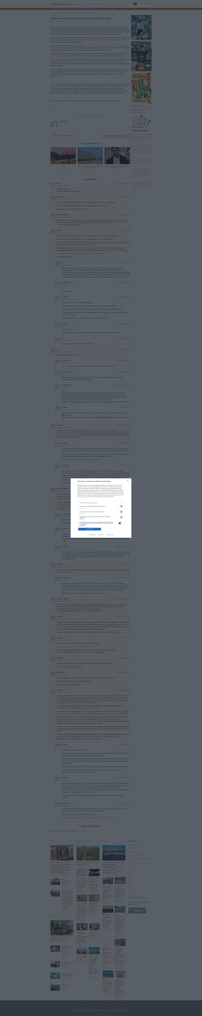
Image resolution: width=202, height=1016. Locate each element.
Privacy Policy (110, 534)
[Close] (128, 481)
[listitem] (101, 503)
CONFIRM (90, 529)
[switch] (121, 506)
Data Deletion (92, 534)
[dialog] (101, 508)
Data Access (101, 534)
